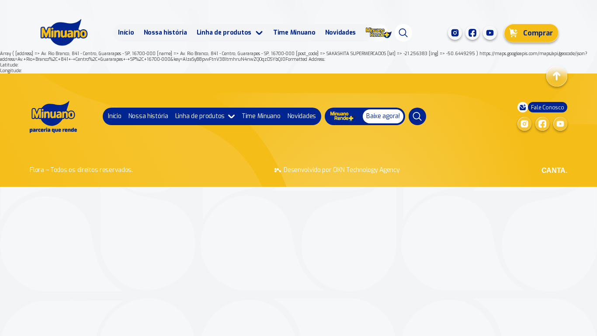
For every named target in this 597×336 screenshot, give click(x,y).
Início (126, 32)
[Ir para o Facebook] (472, 33)
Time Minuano (294, 32)
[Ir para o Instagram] (455, 33)
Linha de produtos (224, 32)
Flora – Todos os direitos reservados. (81, 170)
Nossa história (165, 32)
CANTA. (554, 170)
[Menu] (403, 33)
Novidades (340, 32)
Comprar (538, 33)
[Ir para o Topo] (556, 76)
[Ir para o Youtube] (490, 33)
